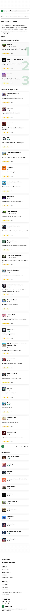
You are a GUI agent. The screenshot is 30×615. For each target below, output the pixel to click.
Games (7, 16)
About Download (5, 570)
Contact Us (4, 574)
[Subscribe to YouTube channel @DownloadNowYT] (9, 602)
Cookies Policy (5, 589)
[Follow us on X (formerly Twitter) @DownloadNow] (6, 602)
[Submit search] (10, 11)
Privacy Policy (5, 584)
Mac (2, 16)
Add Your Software (6, 572)
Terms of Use (5, 587)
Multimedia (20, 16)
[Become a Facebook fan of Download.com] (3, 602)
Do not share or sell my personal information (12, 592)
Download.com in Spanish (7, 577)
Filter (2, 36)
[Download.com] (4, 11)
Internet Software (13, 16)
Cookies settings (5, 594)
